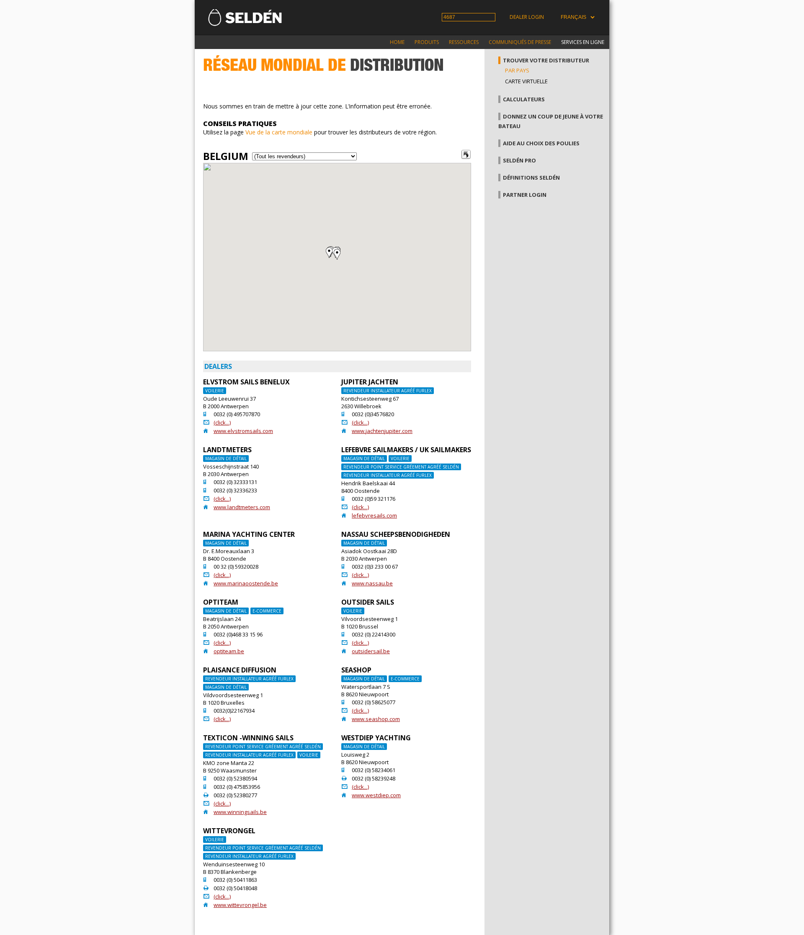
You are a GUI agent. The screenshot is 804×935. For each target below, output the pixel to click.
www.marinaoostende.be (246, 583)
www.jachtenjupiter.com (382, 431)
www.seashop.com (376, 719)
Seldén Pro (519, 160)
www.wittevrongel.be (240, 905)
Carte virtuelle (526, 81)
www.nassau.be (372, 583)
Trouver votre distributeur (546, 60)
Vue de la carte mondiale (278, 132)
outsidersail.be (371, 651)
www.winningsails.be (240, 812)
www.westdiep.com (376, 795)
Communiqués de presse (520, 42)
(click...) (222, 422)
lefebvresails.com (374, 515)
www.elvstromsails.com (243, 431)
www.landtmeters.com (242, 507)
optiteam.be (229, 651)
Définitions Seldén (531, 177)
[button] (337, 254)
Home (397, 42)
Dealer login (527, 17)
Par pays (517, 70)
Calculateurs (524, 99)
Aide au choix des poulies (541, 143)
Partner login (524, 194)
